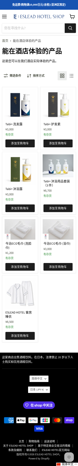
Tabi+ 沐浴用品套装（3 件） (56, 183)
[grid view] (62, 75)
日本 (37, 390)
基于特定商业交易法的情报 (54, 446)
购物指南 (34, 441)
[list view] (71, 75)
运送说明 (49, 441)
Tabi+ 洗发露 (13, 124)
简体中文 (37, 379)
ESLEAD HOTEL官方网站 (56, 450)
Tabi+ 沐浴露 (13, 189)
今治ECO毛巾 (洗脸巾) (18, 245)
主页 (21, 441)
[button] (67, 464)
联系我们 (31, 450)
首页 (5, 41)
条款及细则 (15, 450)
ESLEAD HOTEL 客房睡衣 (18, 314)
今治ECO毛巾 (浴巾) (57, 243)
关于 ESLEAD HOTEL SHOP (18, 446)
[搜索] (70, 28)
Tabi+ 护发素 (52, 124)
